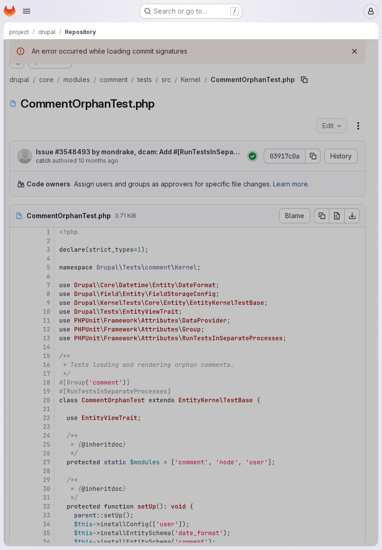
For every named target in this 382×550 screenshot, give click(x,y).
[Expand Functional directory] (54, 104)
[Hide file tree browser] (16, 52)
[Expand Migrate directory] (61, 133)
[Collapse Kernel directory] (54, 118)
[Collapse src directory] (46, 89)
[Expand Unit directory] (54, 402)
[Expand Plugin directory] (61, 148)
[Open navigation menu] (26, 11)
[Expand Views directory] (61, 163)
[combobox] (76, 70)
